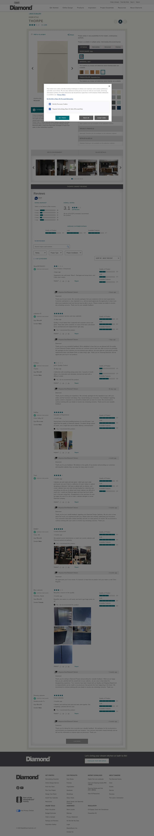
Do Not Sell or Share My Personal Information (60, 99)
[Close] (109, 86)
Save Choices (62, 118)
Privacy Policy (61, 95)
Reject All (86, 118)
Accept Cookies (101, 118)
